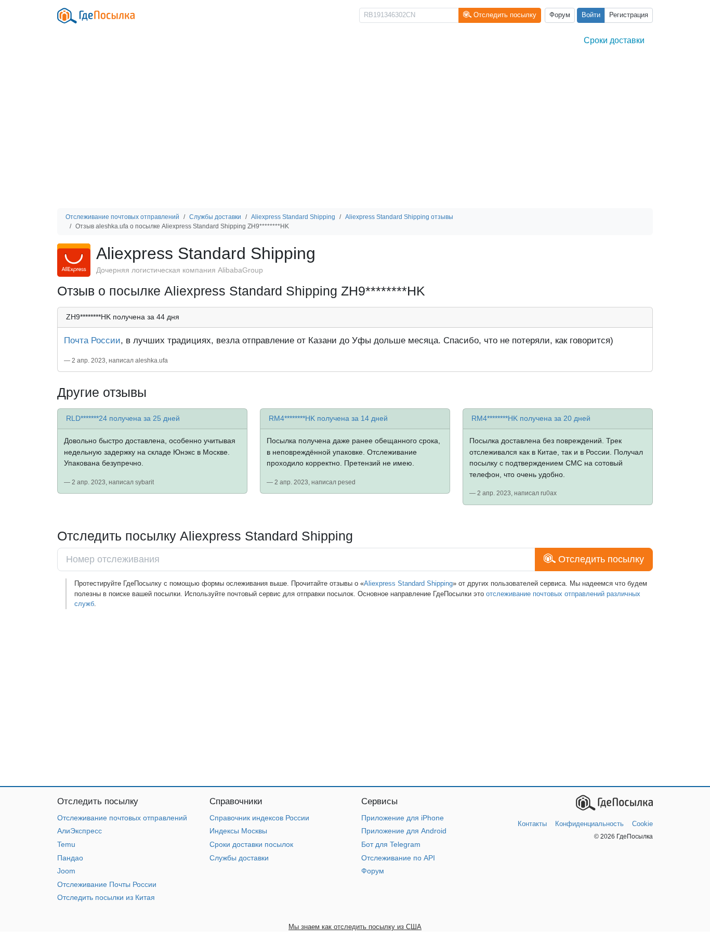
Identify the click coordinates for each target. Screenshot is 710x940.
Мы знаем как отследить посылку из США (355, 927)
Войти (591, 15)
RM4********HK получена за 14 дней (328, 418)
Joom (66, 871)
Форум (559, 15)
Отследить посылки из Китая (106, 897)
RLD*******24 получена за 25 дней (123, 418)
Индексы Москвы (238, 831)
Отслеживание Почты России (106, 884)
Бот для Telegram (390, 844)
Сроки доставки (614, 40)
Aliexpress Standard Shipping (408, 583)
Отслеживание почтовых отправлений (122, 818)
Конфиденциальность (589, 824)
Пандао (70, 858)
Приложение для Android (403, 831)
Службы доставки (239, 858)
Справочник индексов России (259, 818)
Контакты (532, 824)
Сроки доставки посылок (251, 844)
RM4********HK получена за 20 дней (530, 418)
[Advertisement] (355, 130)
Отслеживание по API (398, 858)
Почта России (92, 340)
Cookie (642, 824)
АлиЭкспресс (79, 831)
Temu (66, 844)
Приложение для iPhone (402, 818)
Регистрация (628, 15)
